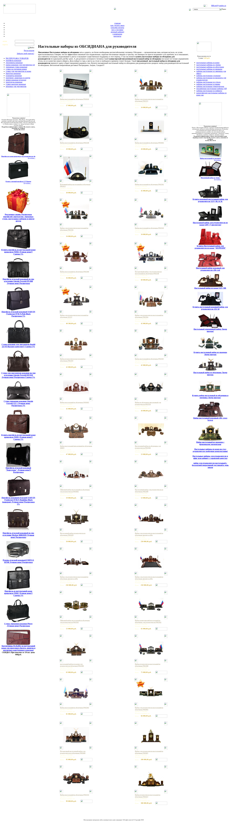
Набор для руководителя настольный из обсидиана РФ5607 (149, 752)
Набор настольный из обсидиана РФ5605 (74, 402)
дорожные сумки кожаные (16, 67)
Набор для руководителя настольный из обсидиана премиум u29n (74, 578)
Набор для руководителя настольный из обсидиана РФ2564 (149, 316)
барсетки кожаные (13, 73)
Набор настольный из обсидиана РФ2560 (74, 272)
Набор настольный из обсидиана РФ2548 (74, 143)
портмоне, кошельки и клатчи (18, 78)
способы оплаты (117, 28)
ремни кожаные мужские (16, 80)
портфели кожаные (13, 60)
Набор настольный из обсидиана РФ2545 (149, 228)
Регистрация (29, 50)
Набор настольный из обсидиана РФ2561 (149, 184)
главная (117, 23)
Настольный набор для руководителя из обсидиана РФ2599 (149, 490)
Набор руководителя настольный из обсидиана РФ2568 (147, 665)
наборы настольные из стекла (208, 82)
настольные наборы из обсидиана (210, 67)
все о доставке (117, 30)
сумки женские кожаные (16, 84)
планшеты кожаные (14, 76)
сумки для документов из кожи (18, 71)
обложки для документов (16, 86)
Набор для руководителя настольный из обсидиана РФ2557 (149, 100)
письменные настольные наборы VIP (211, 89)
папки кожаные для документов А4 (20, 65)
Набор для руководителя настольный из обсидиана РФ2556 (74, 229)
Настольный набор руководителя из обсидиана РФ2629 (72, 534)
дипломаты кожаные (14, 63)
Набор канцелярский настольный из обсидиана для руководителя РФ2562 (148, 621)
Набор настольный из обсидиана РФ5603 (149, 143)
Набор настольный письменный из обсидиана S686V (76, 447)
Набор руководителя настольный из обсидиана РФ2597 (72, 360)
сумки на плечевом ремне (16, 69)
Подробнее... (31, 158)
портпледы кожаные (14, 82)
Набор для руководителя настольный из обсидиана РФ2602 (149, 708)
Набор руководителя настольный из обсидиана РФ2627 (147, 796)
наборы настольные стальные (208, 76)
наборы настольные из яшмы (208, 84)
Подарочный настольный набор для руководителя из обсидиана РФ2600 (72, 752)
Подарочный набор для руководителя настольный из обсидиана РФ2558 (148, 272)
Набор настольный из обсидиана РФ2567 (149, 359)
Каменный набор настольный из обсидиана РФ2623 (75, 185)
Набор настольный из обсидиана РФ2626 (74, 99)
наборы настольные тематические (210, 86)
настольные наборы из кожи (207, 63)
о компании (117, 34)
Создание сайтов (107, 821)
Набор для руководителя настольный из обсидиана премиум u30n (149, 578)
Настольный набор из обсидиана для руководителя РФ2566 (148, 447)
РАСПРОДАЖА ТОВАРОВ (17, 58)
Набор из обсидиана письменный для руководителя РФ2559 (148, 403)
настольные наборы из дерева (208, 65)
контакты (117, 36)
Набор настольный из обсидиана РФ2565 (74, 708)
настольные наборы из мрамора (209, 69)
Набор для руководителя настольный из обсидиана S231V (74, 316)
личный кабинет (117, 32)
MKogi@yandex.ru (218, 6)
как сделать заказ (117, 25)
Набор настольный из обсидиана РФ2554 (74, 795)
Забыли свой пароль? (25, 53)
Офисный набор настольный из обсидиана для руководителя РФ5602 (75, 490)
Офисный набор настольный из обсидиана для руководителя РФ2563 (75, 621)
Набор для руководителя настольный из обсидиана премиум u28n (149, 534)
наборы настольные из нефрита (209, 91)
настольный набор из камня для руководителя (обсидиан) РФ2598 (72, 665)
